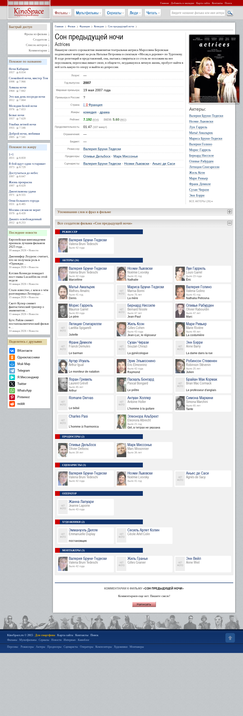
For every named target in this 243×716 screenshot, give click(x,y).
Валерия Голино (200, 144)
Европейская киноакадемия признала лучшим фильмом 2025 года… (27, 245)
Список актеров (36, 45)
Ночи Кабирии (18, 70)
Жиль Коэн (197, 172)
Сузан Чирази (199, 190)
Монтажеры (137, 646)
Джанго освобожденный (25, 220)
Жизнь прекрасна (20, 183)
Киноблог (83, 640)
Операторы (86, 646)
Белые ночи (17, 116)
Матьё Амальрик (201, 133)
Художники (120, 646)
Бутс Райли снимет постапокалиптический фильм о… (29, 325)
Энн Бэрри (197, 195)
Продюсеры (54, 646)
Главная (164, 3)
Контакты (217, 3)
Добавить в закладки (182, 3)
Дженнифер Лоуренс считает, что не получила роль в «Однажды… (28, 262)
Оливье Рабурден (201, 161)
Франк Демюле (200, 184)
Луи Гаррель (198, 127)
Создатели (40, 39)
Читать (152, 12)
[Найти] (229, 13)
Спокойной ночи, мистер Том (28, 79)
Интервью (70, 640)
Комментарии (38, 50)
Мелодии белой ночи (23, 107)
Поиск (228, 3)
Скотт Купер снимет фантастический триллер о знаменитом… (26, 308)
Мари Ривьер (198, 178)
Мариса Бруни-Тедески (205, 138)
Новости (56, 640)
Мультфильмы (87, 12)
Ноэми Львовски (136, 163)
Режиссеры (27, 646)
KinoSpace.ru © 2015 (20, 635)
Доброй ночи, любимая (24, 135)
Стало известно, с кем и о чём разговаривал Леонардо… (28, 293)
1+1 (17, 156)
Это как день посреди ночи (27, 98)
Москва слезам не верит (25, 211)
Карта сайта (203, 3)
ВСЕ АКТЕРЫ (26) (201, 201)
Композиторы (103, 646)
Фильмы (61, 12)
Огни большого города (24, 202)
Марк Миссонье (125, 156)
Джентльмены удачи (22, 193)
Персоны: (13, 646)
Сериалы (114, 12)
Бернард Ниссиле (201, 155)
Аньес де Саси (163, 163)
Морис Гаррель (200, 150)
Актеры (40, 646)
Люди (134, 12)
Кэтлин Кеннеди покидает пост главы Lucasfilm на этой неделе (28, 278)
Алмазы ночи (17, 89)
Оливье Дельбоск (96, 156)
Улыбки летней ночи (22, 126)
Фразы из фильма (35, 34)
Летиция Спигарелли (204, 167)
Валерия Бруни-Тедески (102, 149)
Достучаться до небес (23, 174)
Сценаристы (71, 646)
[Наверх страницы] (229, 638)
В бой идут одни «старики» (27, 165)
